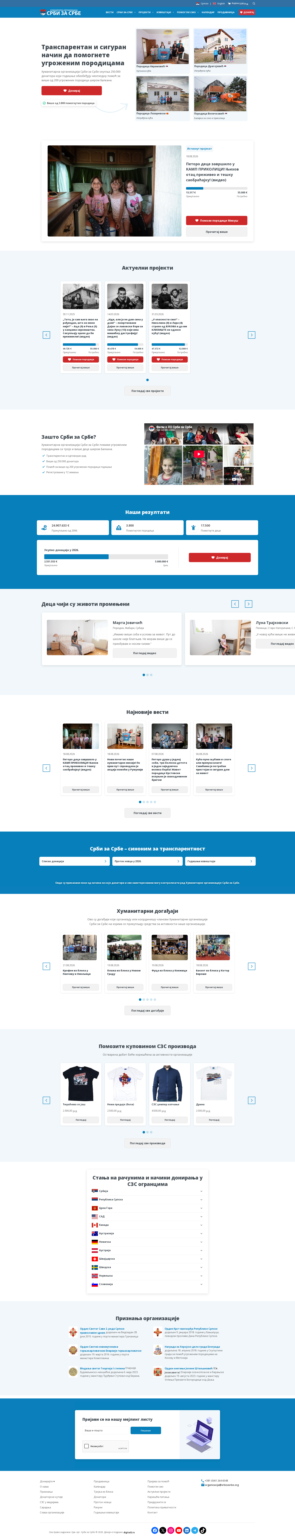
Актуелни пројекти (159, 1491)
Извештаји (164, 12)
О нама (44, 1486)
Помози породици (83, 359)
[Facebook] (154, 1530)
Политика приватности (162, 1507)
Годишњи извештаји (106, 1512)
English (221, 3)
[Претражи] (254, 3)
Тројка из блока (103, 1491)
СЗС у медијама (49, 1502)
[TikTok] (202, 1530)
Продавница (226, 12)
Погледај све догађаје (147, 1010)
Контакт (153, 1512)
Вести (110, 12)
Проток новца (102, 1502)
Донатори (100, 1497)
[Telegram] (194, 1530)
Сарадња (45, 1507)
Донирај (74, 90)
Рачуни (98, 1507)
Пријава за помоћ (158, 1481)
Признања (46, 1491)
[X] (162, 1530)
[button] (147, 380)
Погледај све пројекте (147, 391)
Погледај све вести (147, 813)
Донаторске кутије (51, 1497)
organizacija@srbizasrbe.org (221, 1485)
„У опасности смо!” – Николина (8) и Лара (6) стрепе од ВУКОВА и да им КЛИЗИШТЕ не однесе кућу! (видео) (169, 326)
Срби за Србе (125, 12)
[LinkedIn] (186, 1530)
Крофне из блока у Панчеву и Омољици (77, 972)
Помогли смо (186, 12)
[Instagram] (170, 1530)
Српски (204, 3)
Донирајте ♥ (47, 1481)
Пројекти (145, 12)
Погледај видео (144, 653)
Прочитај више (217, 232)
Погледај (81, 1119)
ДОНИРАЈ (249, 12)
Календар (208, 12)
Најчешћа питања (158, 1497)
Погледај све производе (147, 1143)
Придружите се (157, 1502)
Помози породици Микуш (219, 220)
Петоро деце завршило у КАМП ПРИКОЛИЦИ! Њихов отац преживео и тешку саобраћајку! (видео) (212, 171)
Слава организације (52, 1512)
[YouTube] (178, 1530)
